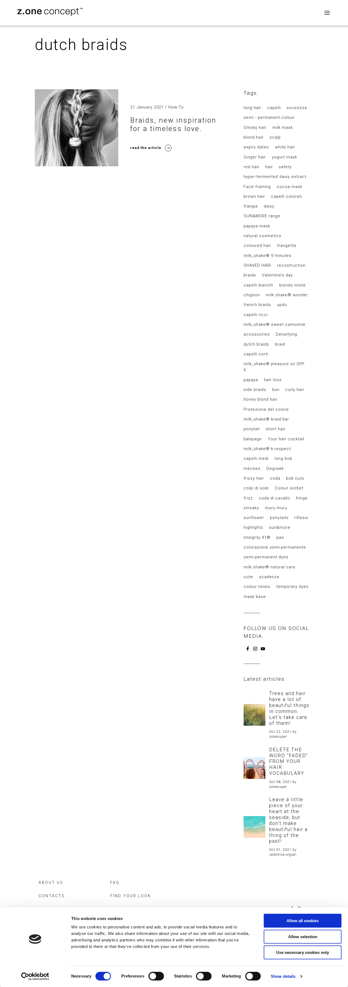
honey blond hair (261, 399)
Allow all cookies (303, 920)
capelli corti (256, 354)
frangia (251, 206)
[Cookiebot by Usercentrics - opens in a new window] (35, 976)
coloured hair (257, 245)
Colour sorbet (289, 488)
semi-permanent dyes (266, 557)
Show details (283, 976)
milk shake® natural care (270, 567)
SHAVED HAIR (257, 265)
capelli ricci (256, 314)
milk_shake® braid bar (266, 419)
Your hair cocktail (286, 439)
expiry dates (256, 147)
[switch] (156, 976)
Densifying (286, 334)
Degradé (275, 468)
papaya (251, 379)
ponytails (279, 517)
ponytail (252, 428)
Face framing (257, 186)
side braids (255, 389)
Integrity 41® (257, 537)
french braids (257, 304)
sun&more (279, 527)
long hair (252, 107)
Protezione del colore (266, 409)
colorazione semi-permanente (275, 547)
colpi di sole (256, 488)
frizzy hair (254, 478)
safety (285, 166)
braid (280, 344)
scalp (275, 137)
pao (280, 537)
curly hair (294, 389)
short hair (275, 428)
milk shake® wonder (287, 294)
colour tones (257, 586)
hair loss (273, 379)
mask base (255, 596)
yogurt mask (284, 157)
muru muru (276, 507)
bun (275, 389)
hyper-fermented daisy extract (275, 176)
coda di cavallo (274, 498)
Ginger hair (255, 157)
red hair (251, 166)
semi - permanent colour (269, 117)
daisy (269, 206)
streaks (251, 507)
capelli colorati (286, 196)
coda (275, 478)
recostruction (291, 265)
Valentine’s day (277, 275)
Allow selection (302, 936)
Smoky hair (255, 127)
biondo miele (292, 285)
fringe (302, 498)
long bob (283, 458)
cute (248, 576)
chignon (252, 294)
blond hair (254, 137)
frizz (248, 498)
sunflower (254, 517)
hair (269, 166)
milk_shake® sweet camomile (275, 324)
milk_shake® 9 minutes (267, 255)
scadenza (269, 576)
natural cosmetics (262, 235)
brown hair (254, 196)
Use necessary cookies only (302, 952)
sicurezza (297, 107)
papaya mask (257, 226)
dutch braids (256, 344)
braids (250, 275)
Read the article (145, 148)
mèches (252, 468)
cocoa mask (289, 186)
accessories (257, 334)
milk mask (282, 127)
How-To (176, 107)
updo (282, 304)
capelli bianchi (258, 285)
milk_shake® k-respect (267, 448)
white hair (285, 147)
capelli (274, 107)
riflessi (301, 517)
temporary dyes (292, 586)
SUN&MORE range (262, 216)
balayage (253, 439)
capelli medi (256, 458)
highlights (253, 527)
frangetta (286, 245)
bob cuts (295, 478)
